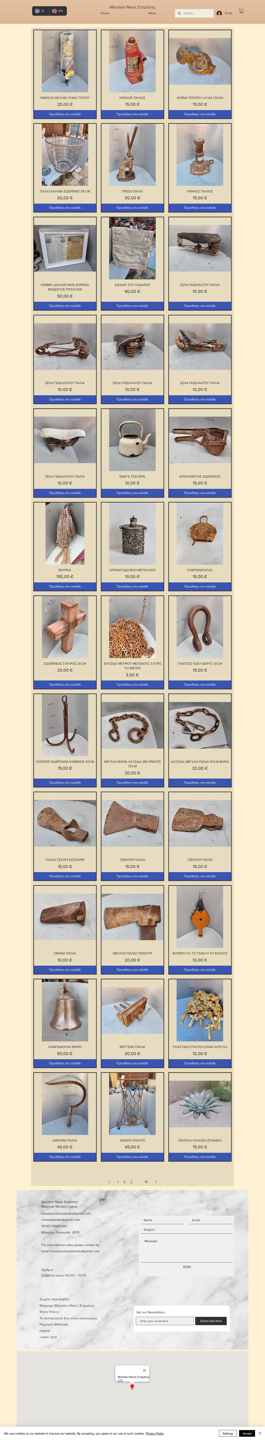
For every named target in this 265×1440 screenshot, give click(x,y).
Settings (228, 1433)
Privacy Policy (155, 1433)
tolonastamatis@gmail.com (60, 1219)
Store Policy (50, 1312)
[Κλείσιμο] (260, 1433)
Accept (247, 1433)
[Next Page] (155, 1182)
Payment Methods (54, 1324)
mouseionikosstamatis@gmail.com (66, 1213)
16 (146, 1182)
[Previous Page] (109, 1182)
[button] (241, 10)
